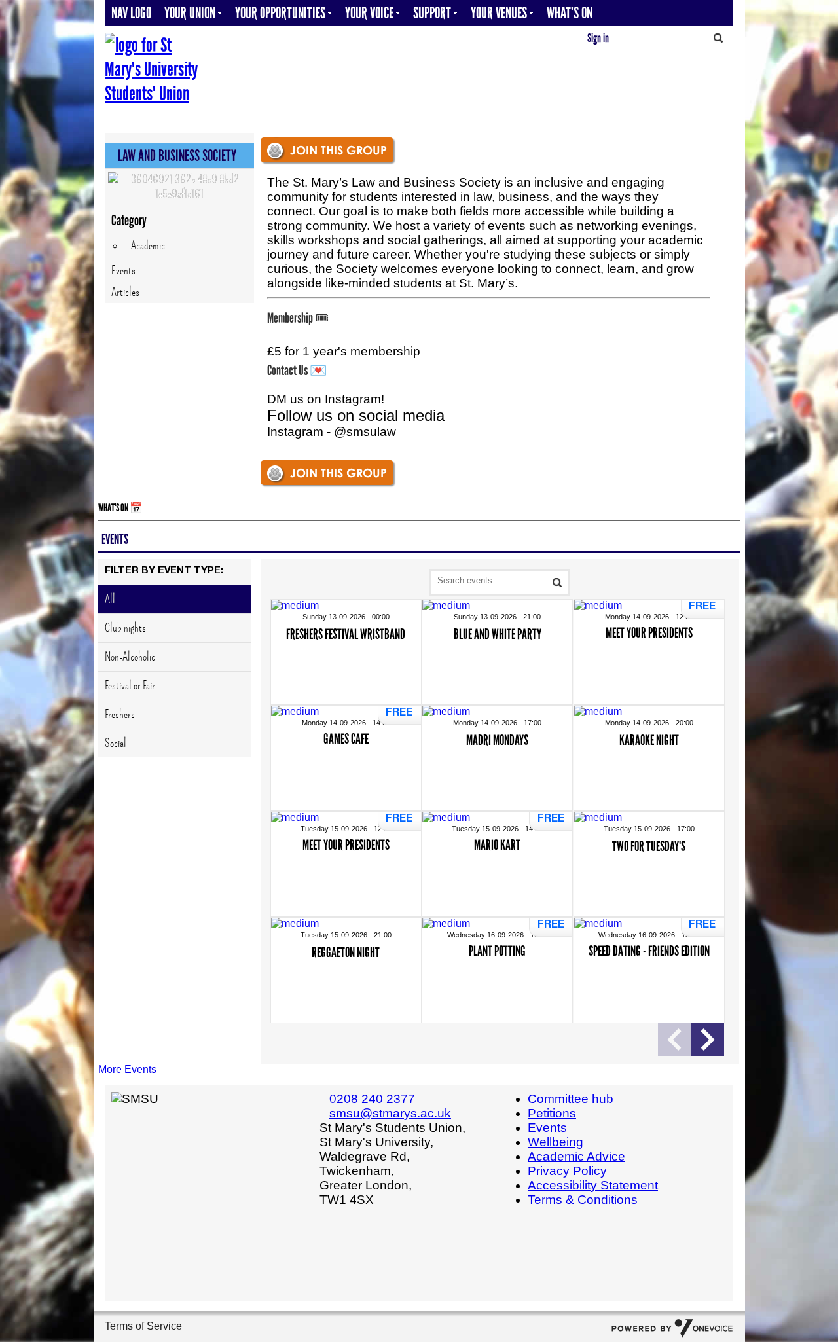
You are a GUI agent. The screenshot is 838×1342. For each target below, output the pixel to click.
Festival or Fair (130, 685)
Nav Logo (131, 12)
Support (432, 12)
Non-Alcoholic (130, 656)
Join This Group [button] (338, 150)
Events (123, 270)
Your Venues (499, 12)
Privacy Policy (567, 1171)
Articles (125, 292)
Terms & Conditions (583, 1199)
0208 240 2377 (372, 1099)
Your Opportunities (280, 12)
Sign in (598, 38)
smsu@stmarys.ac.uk (390, 1113)
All (110, 599)
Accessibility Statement (593, 1185)
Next (707, 1039)
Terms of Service (143, 1326)
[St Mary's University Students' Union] (154, 69)
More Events (127, 1069)
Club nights (125, 628)
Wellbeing (555, 1142)
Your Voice (369, 12)
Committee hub (570, 1099)
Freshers (120, 714)
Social (115, 743)
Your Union (189, 12)
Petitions (552, 1113)
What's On (569, 12)
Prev (674, 1039)
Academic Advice (576, 1156)
